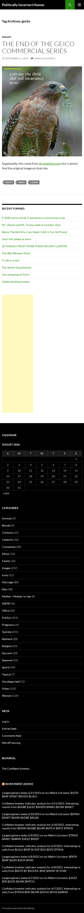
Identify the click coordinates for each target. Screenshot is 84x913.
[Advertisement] (17, 354)
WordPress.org (11, 742)
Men (4, 589)
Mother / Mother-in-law (16, 596)
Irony (5, 575)
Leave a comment (44, 58)
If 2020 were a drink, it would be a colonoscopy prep (33, 217)
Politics (6, 617)
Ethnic (6, 553)
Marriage (7, 582)
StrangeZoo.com (50, 163)
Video (5, 688)
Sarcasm (7, 653)
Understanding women (15, 281)
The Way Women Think (16, 253)
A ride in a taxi (10, 260)
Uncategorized (11, 681)
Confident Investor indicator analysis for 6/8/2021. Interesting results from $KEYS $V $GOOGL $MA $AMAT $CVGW (41, 869)
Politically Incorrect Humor (23, 5)
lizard (34, 182)
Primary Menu (79, 4)
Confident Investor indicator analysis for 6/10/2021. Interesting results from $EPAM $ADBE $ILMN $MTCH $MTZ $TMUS (40, 826)
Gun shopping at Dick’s (16, 274)
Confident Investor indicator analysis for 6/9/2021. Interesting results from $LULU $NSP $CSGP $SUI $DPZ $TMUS (41, 847)
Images (6, 36)
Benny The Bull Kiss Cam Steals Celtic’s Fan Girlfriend (34, 232)
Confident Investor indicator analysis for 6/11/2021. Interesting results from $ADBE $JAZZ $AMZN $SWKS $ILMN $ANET (40, 805)
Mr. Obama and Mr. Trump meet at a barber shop (31, 225)
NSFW (6, 603)
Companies (9, 546)
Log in (5, 721)
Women (7, 695)
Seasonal (7, 660)
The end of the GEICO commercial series (38, 47)
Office (5, 610)
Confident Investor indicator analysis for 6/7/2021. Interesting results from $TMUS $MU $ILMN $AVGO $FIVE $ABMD (41, 890)
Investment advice (19, 784)
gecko (9, 182)
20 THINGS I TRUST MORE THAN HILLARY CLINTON (34, 246)
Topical (6, 674)
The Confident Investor (16, 768)
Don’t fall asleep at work (16, 239)
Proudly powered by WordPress (18, 908)
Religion (7, 646)
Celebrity (7, 539)
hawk (21, 182)
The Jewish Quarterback (16, 267)
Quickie (6, 631)
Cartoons (7, 532)
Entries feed (9, 728)
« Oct (6, 493)
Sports (6, 667)
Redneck (7, 639)
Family (6, 561)
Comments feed (11, 735)
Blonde (6, 525)
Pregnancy (8, 624)
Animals (7, 518)
